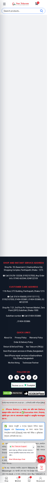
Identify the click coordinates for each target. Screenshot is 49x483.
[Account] (42, 4)
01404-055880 (34, 316)
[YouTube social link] (22, 377)
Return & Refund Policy (13, 347)
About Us (8, 338)
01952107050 (29, 276)
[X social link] (16, 377)
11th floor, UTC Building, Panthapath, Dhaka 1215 (24, 291)
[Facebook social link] (10, 377)
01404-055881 (21, 299)
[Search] (41, 11)
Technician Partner (30, 363)
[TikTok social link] (35, 377)
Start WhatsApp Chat (17, 459)
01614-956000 (20, 297)
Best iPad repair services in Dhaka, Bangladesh (23, 351)
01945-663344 (19, 278)
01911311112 (33, 297)
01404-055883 (34, 299)
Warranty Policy (36, 338)
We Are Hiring (14, 363)
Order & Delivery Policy (23, 342)
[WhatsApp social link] (29, 377)
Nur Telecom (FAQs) (34, 347)
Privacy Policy (21, 338)
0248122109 (32, 278)
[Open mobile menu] (4, 4)
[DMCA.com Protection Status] (13, 393)
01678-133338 (15, 276)
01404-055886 (24, 321)
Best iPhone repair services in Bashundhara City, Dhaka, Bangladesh (23, 357)
